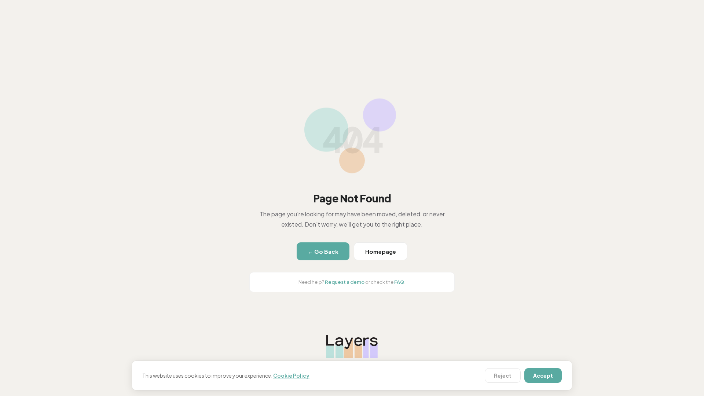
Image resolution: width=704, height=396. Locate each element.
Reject (502, 375)
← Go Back (323, 251)
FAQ (399, 282)
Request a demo (344, 282)
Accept (543, 375)
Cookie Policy (291, 375)
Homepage (380, 251)
